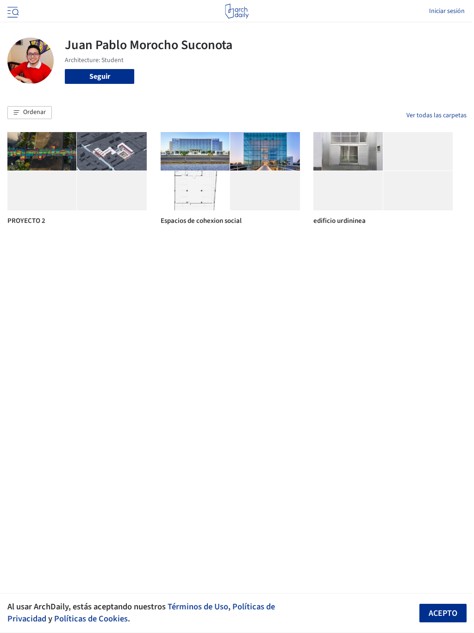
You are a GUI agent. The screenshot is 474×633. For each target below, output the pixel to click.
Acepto (443, 613)
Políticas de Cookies (91, 619)
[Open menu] (12, 11)
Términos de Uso (198, 607)
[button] (29, 112)
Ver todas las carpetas (436, 115)
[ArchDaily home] (237, 11)
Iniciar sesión (447, 11)
